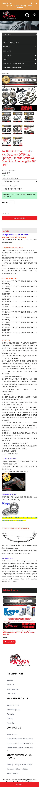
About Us (10, 685)
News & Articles (13, 689)
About (16, 5)
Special (9, 5)
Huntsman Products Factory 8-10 (20, 743)
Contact (19, 7)
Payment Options (13, 709)
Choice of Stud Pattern (10, 178)
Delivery (10, 718)
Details (6, 231)
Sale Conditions (13, 705)
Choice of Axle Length (9, 186)
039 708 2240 (12, 734)
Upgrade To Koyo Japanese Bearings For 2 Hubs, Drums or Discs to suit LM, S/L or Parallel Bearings (19, 632)
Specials (10, 680)
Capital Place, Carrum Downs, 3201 (20, 748)
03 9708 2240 (7, 3)
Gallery (23, 5)
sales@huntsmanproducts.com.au (20, 739)
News (30, 5)
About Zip (10, 723)
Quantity (5, 202)
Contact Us (11, 693)
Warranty (10, 714)
